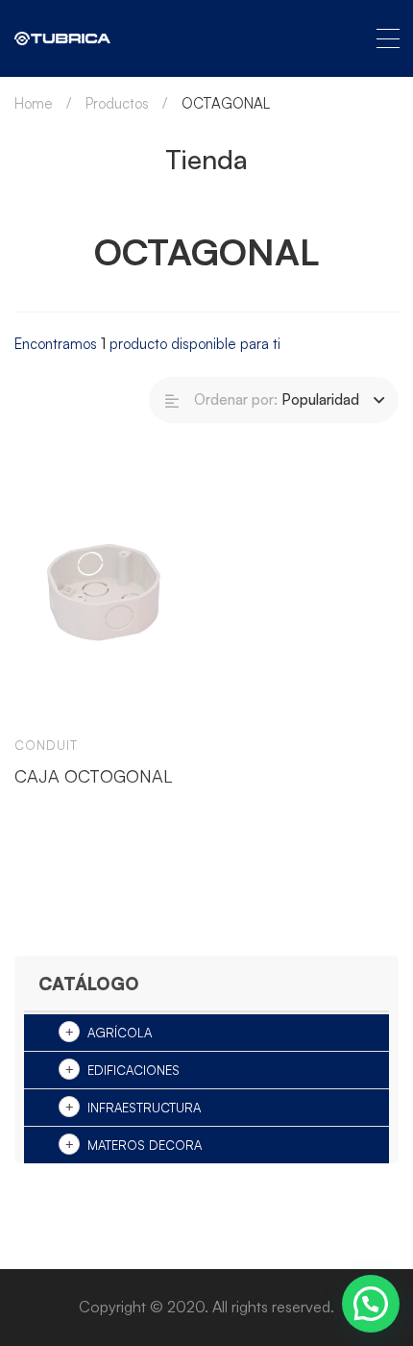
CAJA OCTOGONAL (93, 775)
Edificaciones (133, 1070)
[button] (371, 1304)
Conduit (46, 745)
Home (33, 103)
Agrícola (119, 1032)
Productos (117, 103)
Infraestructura (144, 1107)
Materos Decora (144, 1145)
